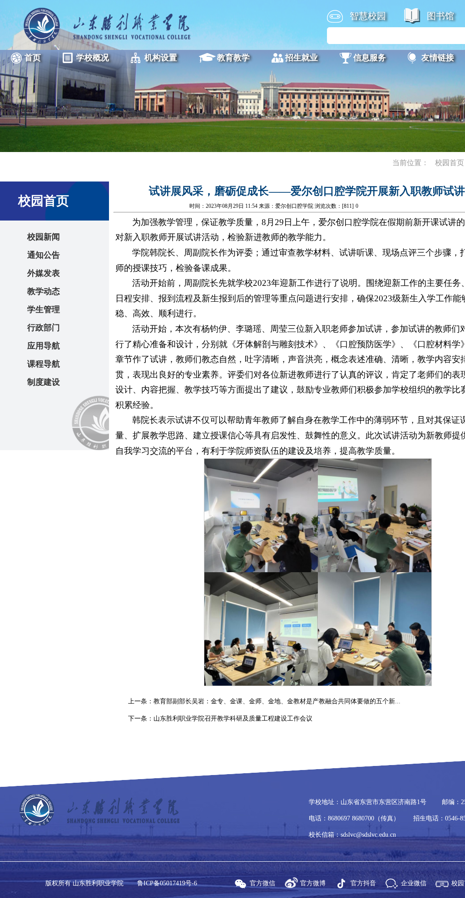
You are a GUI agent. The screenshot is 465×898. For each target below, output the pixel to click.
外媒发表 (43, 273)
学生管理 (43, 309)
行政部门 (43, 327)
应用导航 (43, 345)
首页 (33, 57)
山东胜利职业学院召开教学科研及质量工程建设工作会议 (232, 718)
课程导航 (43, 363)
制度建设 (43, 382)
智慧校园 (368, 16)
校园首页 (449, 163)
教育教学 (233, 57)
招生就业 (301, 57)
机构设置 (160, 57)
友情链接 (437, 57)
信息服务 (369, 57)
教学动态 (43, 291)
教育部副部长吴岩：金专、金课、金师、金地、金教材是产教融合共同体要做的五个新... (277, 701)
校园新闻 (43, 236)
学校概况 (92, 57)
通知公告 (43, 255)
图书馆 (440, 16)
